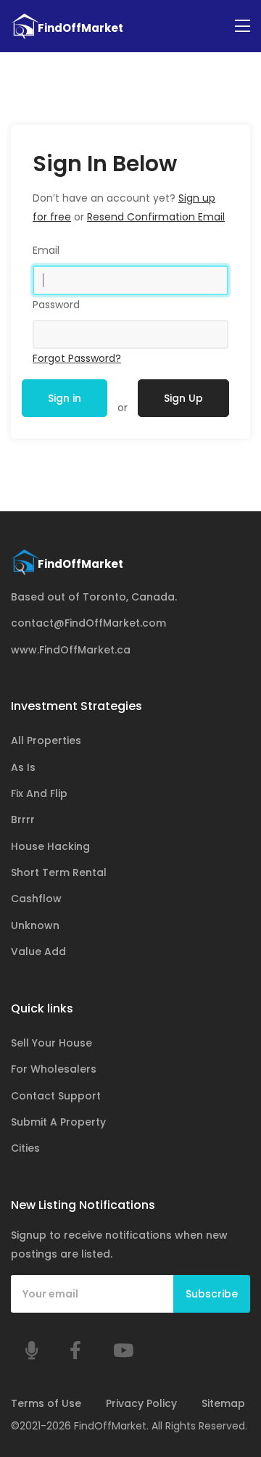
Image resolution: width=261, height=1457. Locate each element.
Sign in (64, 398)
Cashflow (36, 898)
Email (46, 250)
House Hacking (50, 846)
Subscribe (212, 1294)
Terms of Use (46, 1403)
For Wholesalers (53, 1069)
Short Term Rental (59, 872)
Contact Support (56, 1096)
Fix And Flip (39, 793)
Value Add (38, 951)
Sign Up (183, 398)
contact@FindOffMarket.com (88, 623)
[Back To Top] (220, 1373)
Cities (25, 1148)
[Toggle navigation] (242, 26)
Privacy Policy (141, 1403)
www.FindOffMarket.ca (70, 650)
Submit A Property (58, 1122)
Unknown (35, 925)
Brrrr (23, 819)
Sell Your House (51, 1043)
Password (56, 304)
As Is (23, 767)
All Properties (46, 740)
